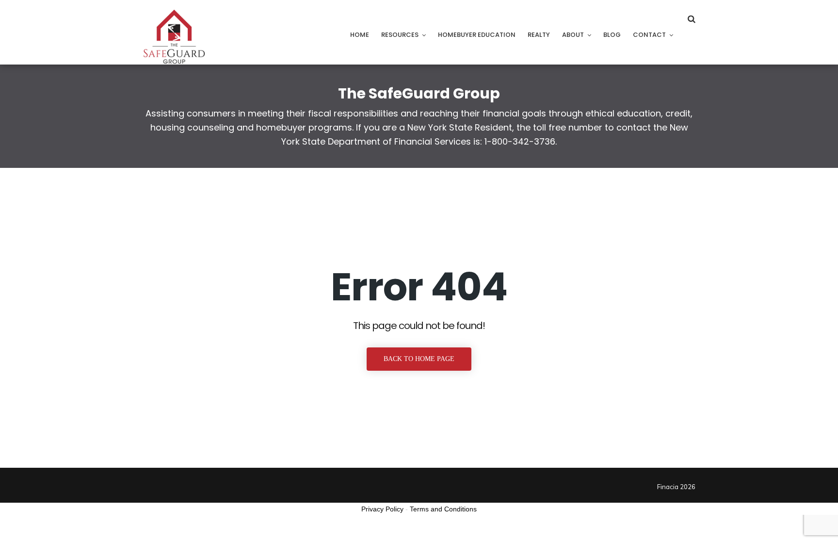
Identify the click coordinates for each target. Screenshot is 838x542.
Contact (649, 34)
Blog (612, 34)
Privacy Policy (382, 509)
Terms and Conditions (443, 509)
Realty (539, 34)
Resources (400, 34)
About (573, 34)
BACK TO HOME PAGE (419, 358)
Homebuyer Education (477, 34)
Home (359, 34)
